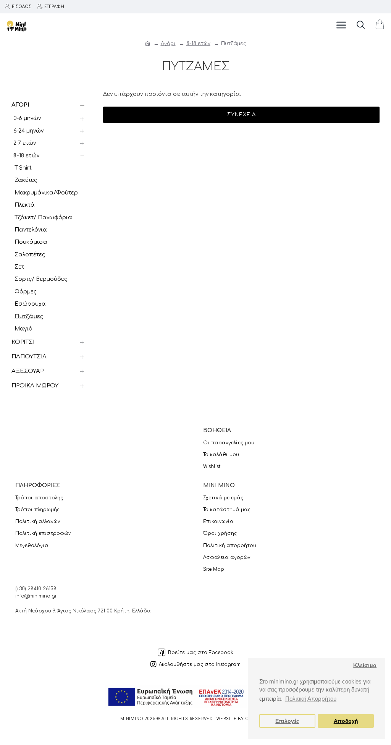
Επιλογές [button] (287, 721)
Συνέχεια (241, 114)
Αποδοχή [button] (346, 721)
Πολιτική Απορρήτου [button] (310, 698)
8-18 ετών (198, 43)
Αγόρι (168, 43)
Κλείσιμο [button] (364, 665)
